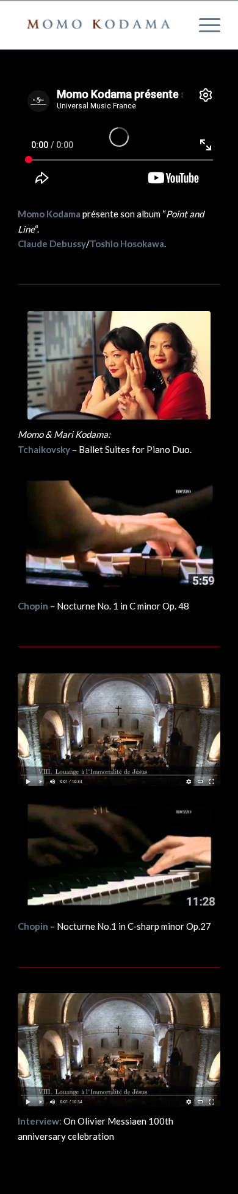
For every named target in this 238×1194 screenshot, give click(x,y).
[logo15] (98, 25)
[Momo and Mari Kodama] (119, 365)
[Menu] (203, 25)
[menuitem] (203, 25)
